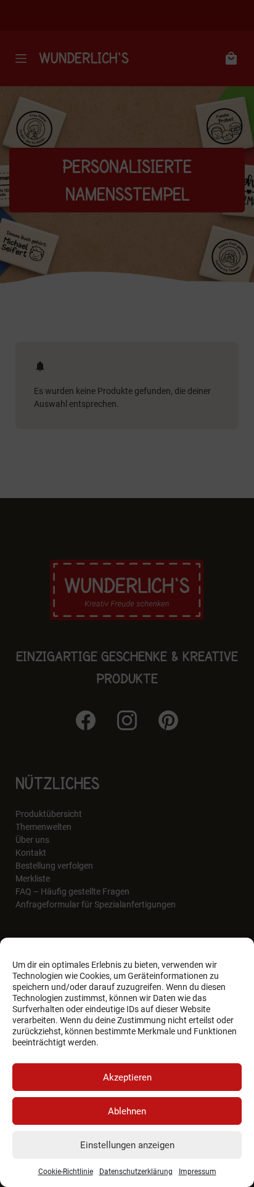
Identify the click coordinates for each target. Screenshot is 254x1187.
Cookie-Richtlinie (65, 1171)
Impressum (197, 1171)
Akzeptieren (127, 1077)
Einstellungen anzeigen (127, 1145)
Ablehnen (127, 1111)
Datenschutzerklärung (136, 1171)
